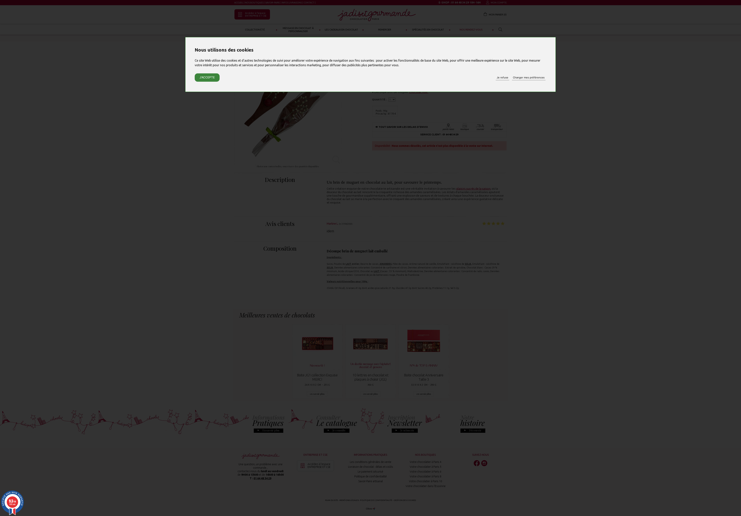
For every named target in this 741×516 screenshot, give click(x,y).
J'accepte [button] (207, 77)
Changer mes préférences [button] (529, 77)
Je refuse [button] (502, 77)
